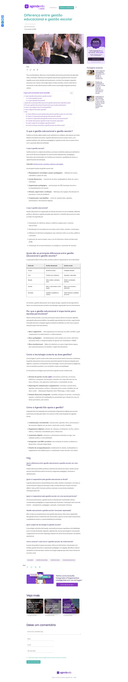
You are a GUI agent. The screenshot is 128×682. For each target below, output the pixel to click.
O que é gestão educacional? (36, 100)
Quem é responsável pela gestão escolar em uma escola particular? (48, 118)
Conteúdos (52, 7)
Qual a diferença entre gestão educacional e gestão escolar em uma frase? (50, 114)
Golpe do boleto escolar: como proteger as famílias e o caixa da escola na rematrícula (34, 607)
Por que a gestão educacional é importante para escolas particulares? (45, 105)
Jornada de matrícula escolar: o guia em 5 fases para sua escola (70, 607)
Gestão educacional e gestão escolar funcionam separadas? (45, 121)
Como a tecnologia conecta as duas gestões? (38, 107)
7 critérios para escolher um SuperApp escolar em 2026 (52, 608)
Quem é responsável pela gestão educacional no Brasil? (44, 116)
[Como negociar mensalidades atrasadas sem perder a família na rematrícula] (90, 72)
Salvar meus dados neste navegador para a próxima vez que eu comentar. (47, 658)
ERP (50, 377)
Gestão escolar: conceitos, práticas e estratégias (48, 164)
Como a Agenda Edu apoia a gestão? (35, 109)
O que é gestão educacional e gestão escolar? (38, 96)
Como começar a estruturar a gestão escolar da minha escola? (46, 125)
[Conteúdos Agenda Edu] (35, 7)
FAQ (26, 112)
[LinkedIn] (2, 22)
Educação (30, 560)
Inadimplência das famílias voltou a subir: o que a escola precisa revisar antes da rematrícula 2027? (100, 102)
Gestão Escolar (55, 560)
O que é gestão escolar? (35, 98)
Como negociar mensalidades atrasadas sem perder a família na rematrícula (100, 74)
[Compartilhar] (2, 25)
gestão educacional (41, 560)
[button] (70, 93)
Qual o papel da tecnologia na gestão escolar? (41, 123)
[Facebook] (2, 16)
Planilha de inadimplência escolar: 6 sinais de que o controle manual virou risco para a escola (100, 87)
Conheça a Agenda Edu (66, 7)
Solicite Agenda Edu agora (67, 584)
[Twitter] (2, 19)
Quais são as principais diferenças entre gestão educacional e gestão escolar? (48, 103)
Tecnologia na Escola (69, 560)
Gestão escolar (29, 27)
